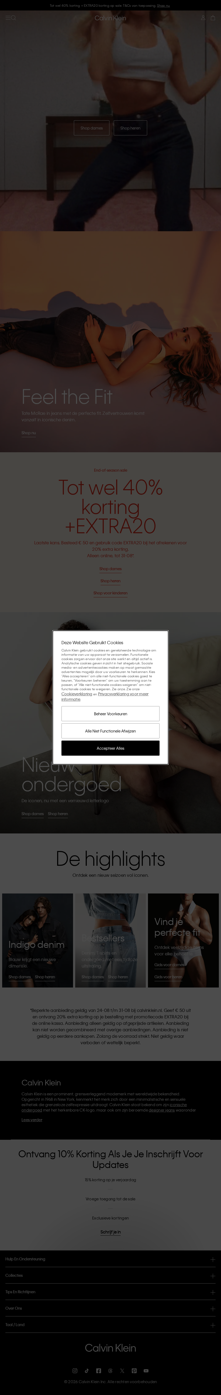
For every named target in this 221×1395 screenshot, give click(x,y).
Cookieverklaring (76, 693)
